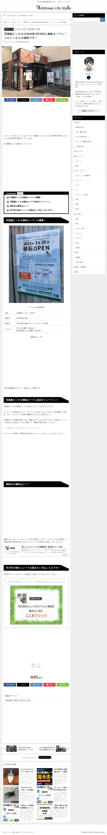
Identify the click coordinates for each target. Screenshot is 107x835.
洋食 (76, 199)
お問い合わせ (16, 832)
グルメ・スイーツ (80, 170)
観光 (76, 166)
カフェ (77, 185)
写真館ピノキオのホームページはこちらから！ (24, 428)
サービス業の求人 (81, 137)
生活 (76, 223)
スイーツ (78, 180)
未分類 (76, 272)
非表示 (20, 193)
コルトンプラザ (21, 29)
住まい (77, 243)
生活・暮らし (78, 214)
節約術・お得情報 (80, 267)
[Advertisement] (36, 118)
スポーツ (78, 238)
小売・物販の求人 (81, 132)
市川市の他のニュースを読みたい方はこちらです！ (30, 210)
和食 (76, 204)
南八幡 (32, 29)
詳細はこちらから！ (88, 110)
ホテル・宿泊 (79, 228)
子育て (76, 252)
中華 (76, 209)
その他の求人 (79, 146)
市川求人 (77, 122)
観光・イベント (79, 156)
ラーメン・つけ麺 (81, 194)
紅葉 (76, 219)
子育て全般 (79, 262)
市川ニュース (9, 29)
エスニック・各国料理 (82, 175)
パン (76, 190)
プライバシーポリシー (28, 832)
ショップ (78, 233)
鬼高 (38, 29)
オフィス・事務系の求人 (83, 141)
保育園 (77, 257)
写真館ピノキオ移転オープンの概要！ (24, 197)
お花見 (77, 247)
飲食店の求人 (79, 127)
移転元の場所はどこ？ (18, 206)
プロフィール (7, 832)
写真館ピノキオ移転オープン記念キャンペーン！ (29, 202)
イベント (78, 161)
